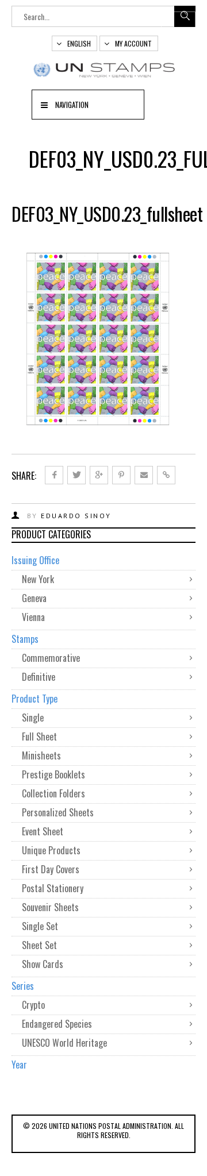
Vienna (33, 617)
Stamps (25, 639)
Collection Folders (53, 793)
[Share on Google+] (99, 475)
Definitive (38, 677)
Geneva (34, 598)
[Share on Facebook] (54, 475)
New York (38, 579)
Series (23, 986)
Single (33, 717)
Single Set (40, 926)
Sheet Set (39, 945)
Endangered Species (57, 1024)
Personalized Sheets (58, 812)
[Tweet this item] (76, 475)
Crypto (33, 1005)
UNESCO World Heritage (64, 1043)
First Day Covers (50, 869)
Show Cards (42, 964)
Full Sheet (39, 736)
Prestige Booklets (53, 774)
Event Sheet (42, 831)
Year (19, 1064)
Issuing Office (35, 560)
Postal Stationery (52, 888)
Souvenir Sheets (50, 907)
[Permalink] (166, 475)
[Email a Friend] (144, 475)
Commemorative (51, 658)
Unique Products (51, 850)
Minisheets (41, 755)
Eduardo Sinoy (76, 515)
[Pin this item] (121, 475)
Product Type (34, 698)
